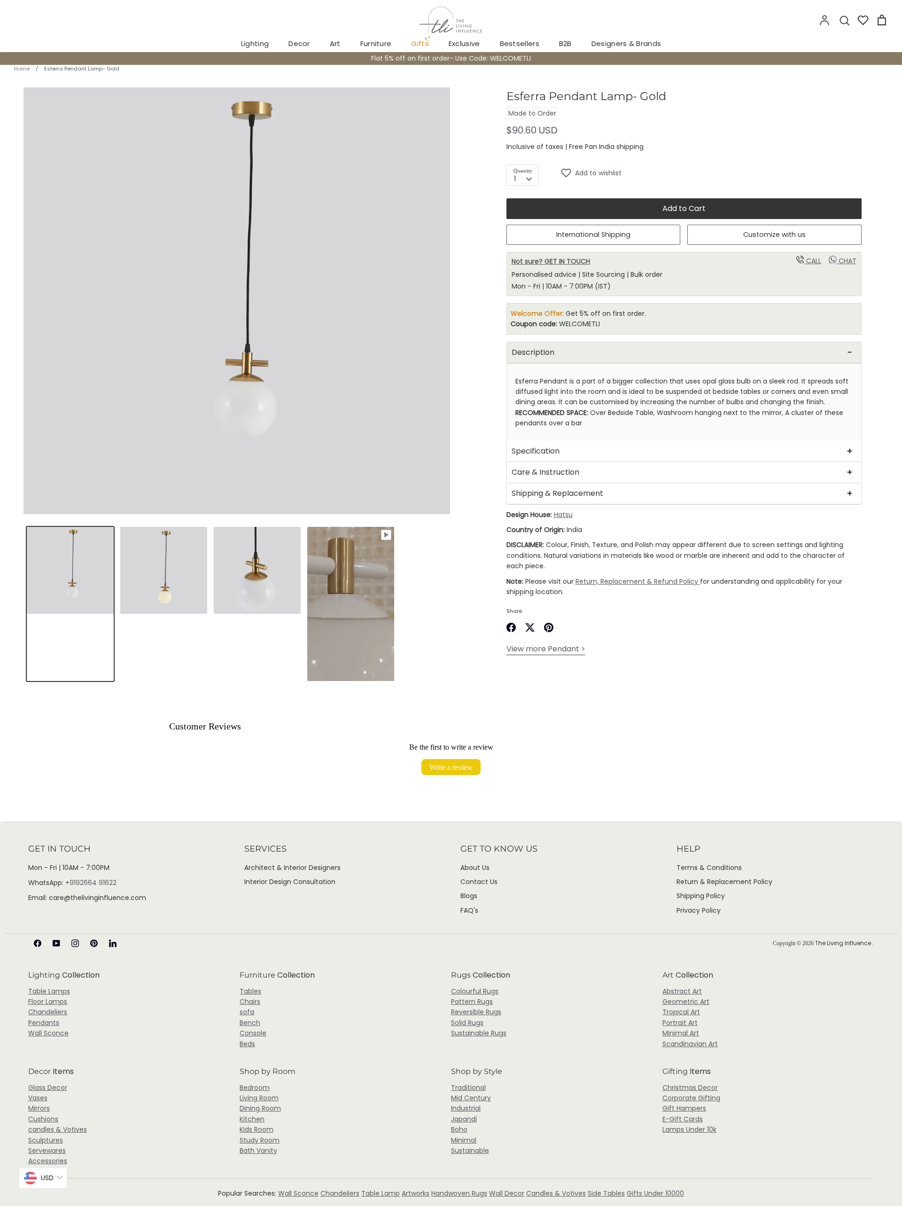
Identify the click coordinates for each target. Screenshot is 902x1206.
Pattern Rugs (472, 1001)
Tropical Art (681, 1012)
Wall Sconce (48, 1033)
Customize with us (774, 234)
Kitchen (252, 1119)
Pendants (43, 1022)
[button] (711, 173)
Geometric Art (685, 1001)
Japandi (464, 1119)
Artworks (415, 1193)
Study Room (260, 1140)
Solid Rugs (467, 1022)
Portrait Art (680, 1022)
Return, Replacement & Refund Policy (637, 581)
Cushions (43, 1119)
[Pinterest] (94, 943)
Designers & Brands (626, 43)
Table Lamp (380, 1193)
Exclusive (464, 43)
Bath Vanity (258, 1150)
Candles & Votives (556, 1193)
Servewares (47, 1150)
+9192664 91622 (91, 882)
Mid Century (471, 1098)
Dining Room (260, 1108)
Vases (37, 1098)
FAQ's (469, 910)
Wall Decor (506, 1193)
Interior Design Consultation (289, 881)
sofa (247, 1012)
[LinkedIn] (112, 943)
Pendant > (545, 648)
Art (335, 43)
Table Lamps (49, 991)
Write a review (451, 767)
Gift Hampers (684, 1108)
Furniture (376, 43)
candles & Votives (57, 1129)
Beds (247, 1044)
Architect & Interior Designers (292, 867)
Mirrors (39, 1108)
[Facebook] (37, 943)
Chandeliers (47, 1012)
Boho (459, 1129)
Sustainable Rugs (478, 1033)
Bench (250, 1022)
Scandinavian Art (690, 1044)
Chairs (250, 1001)
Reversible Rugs (476, 1012)
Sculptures (45, 1140)
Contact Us (479, 881)
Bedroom (255, 1087)
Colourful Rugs (474, 991)
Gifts (420, 43)
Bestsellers (519, 43)
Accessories (47, 1161)
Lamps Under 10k (689, 1129)
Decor (299, 43)
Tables (250, 991)
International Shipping (593, 234)
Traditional (468, 1087)
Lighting (255, 43)
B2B (565, 43)
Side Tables (606, 1193)
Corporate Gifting (691, 1098)
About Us (475, 867)
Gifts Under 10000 (655, 1193)
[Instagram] (75, 943)
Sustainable (470, 1150)
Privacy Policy (698, 910)
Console (253, 1033)
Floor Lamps (47, 1001)
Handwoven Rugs (459, 1193)
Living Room (259, 1098)
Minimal (463, 1140)
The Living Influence (843, 943)
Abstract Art (682, 991)
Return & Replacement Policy (724, 881)
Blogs (468, 896)
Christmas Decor (690, 1087)
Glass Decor (47, 1087)
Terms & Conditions (709, 867)
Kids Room (256, 1129)
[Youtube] (56, 943)
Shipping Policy (700, 896)
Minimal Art (680, 1033)
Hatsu (563, 514)
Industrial (466, 1108)
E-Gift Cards (682, 1119)
